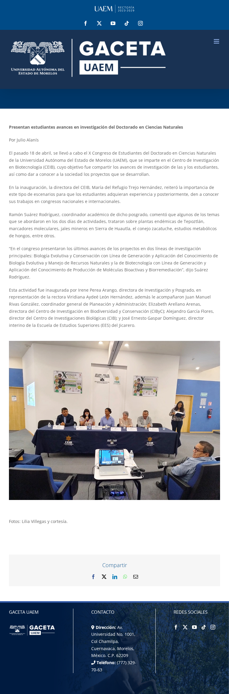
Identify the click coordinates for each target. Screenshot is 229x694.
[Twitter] (185, 627)
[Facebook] (176, 627)
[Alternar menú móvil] (217, 41)
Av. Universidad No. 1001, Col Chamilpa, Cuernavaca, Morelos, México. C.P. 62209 (113, 641)
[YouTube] (194, 627)
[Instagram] (213, 627)
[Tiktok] (203, 627)
